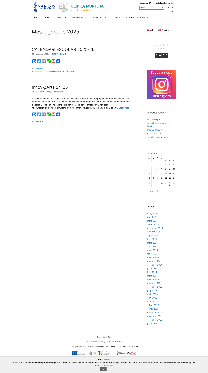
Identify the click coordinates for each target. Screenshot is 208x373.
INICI (36, 18)
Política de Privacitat (86, 347)
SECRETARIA (62, 18)
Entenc (103, 369)
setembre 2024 (154, 265)
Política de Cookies (102, 347)
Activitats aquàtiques (157, 137)
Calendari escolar (41, 71)
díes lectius (70, 71)
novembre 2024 (155, 257)
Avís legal (74, 347)
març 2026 (152, 221)
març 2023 (152, 301)
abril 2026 (152, 217)
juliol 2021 (152, 323)
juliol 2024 (152, 268)
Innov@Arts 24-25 (50, 87)
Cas (173, 8)
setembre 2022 (154, 320)
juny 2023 (152, 290)
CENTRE (46, 18)
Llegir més (124, 108)
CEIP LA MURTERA (87, 6)
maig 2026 (152, 213)
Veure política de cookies (104, 365)
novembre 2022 (155, 316)
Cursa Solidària (154, 133)
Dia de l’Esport (154, 119)
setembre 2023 (154, 287)
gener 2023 (153, 309)
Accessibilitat (133, 347)
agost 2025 (152, 235)
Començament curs (57, 71)
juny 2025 (152, 239)
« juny (150, 191)
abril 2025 (152, 246)
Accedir (171, 11)
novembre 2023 (155, 279)
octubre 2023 (153, 283)
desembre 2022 (155, 312)
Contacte (123, 347)
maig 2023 (152, 294)
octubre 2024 (153, 261)
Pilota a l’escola (154, 130)
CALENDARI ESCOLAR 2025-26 (63, 49)
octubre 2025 (153, 232)
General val (39, 69)
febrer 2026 (153, 224)
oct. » (157, 191)
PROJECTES (98, 18)
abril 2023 (152, 298)
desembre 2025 (155, 228)
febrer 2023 (153, 305)
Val (169, 8)
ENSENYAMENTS (79, 18)
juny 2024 (152, 272)
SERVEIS (114, 18)
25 (149, 184)
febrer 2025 (153, 254)
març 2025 (152, 250)
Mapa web (114, 347)
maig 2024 (152, 276)
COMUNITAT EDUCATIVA (135, 18)
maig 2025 (152, 243)
